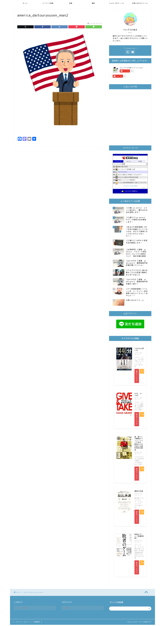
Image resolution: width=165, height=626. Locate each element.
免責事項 (37, 622)
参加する (144, 188)
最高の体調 (138, 491)
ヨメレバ (137, 354)
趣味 (93, 3)
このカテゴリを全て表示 (130, 186)
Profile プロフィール (116, 3)
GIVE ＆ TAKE (138, 394)
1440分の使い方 (139, 349)
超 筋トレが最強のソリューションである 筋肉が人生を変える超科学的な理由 (138, 443)
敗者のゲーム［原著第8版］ (139, 536)
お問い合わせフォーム (140, 3)
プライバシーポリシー (23, 622)
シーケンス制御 (47, 3)
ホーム (25, 3)
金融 (70, 3)
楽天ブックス (137, 376)
